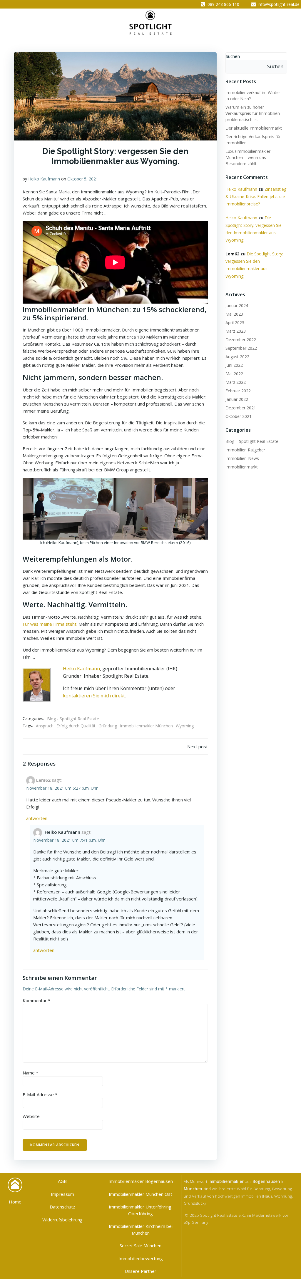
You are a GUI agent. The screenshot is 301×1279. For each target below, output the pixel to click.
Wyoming (185, 726)
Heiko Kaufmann (44, 179)
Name (30, 1073)
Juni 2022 (234, 365)
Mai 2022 (234, 373)
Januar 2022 (236, 399)
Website (31, 1116)
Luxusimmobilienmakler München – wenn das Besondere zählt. (247, 157)
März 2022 (235, 382)
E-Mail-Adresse (40, 1094)
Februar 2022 (238, 391)
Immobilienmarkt (241, 467)
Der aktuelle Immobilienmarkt (253, 128)
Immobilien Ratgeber (245, 450)
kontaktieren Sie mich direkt (94, 695)
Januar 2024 (236, 305)
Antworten (36, 818)
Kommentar (36, 1000)
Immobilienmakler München (146, 726)
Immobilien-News (242, 458)
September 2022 (241, 348)
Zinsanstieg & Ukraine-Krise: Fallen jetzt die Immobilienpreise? (255, 196)
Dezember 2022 (240, 339)
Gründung (107, 726)
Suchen (233, 56)
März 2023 (235, 331)
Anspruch (44, 726)
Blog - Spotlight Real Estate (73, 718)
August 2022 (237, 356)
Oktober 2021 (238, 416)
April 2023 (234, 322)
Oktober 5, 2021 (82, 179)
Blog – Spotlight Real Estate (251, 441)
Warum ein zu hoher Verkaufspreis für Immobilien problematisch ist (252, 113)
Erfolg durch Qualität (76, 726)
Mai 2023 (234, 314)
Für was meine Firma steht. (50, 624)
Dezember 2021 (240, 408)
